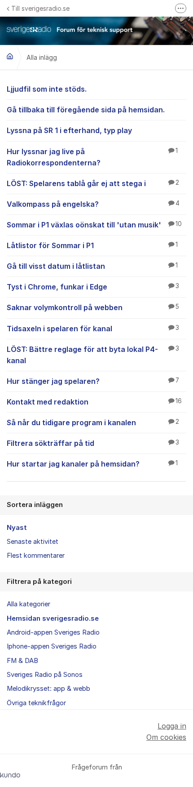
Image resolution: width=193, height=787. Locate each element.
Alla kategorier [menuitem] (28, 604)
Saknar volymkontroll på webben (93, 307)
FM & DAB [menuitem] (22, 661)
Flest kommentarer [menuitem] (36, 555)
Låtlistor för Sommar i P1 (92, 245)
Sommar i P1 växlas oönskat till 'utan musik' (94, 224)
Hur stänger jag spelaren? (93, 381)
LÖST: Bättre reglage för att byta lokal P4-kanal (93, 355)
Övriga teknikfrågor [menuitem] (36, 703)
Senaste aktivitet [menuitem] (32, 542)
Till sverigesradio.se (40, 8)
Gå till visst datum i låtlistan (92, 266)
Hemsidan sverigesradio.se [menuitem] (53, 618)
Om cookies (166, 737)
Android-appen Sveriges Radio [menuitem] (53, 632)
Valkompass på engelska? (93, 204)
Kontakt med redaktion (94, 401)
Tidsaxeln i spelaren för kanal (93, 328)
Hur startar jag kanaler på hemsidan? (92, 463)
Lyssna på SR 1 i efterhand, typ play (69, 130)
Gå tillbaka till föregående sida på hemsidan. (86, 109)
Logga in (172, 725)
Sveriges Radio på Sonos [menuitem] (45, 675)
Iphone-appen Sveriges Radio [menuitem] (51, 646)
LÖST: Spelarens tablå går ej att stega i (93, 183)
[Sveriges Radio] (10, 56)
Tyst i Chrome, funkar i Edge (93, 286)
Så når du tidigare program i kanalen (93, 422)
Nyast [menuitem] (17, 528)
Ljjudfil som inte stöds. (47, 88)
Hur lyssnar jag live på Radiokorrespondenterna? (92, 157)
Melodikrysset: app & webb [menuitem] (48, 689)
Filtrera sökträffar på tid (93, 443)
